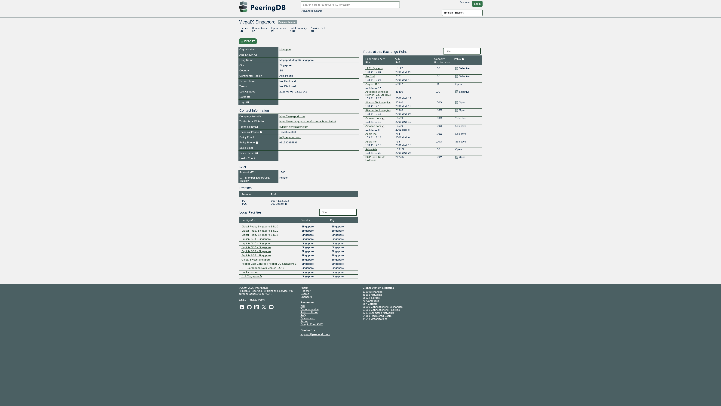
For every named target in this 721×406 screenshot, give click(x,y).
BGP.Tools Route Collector (375, 158)
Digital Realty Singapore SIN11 (259, 230)
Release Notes (309, 312)
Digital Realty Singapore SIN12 (259, 234)
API (303, 306)
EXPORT (248, 41)
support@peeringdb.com (315, 334)
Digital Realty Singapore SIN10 (259, 226)
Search (305, 293)
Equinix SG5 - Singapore (256, 255)
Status (304, 321)
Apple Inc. (371, 133)
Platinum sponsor (287, 22)
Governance (308, 318)
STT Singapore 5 (251, 276)
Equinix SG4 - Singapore (256, 251)
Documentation (310, 309)
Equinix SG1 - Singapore (256, 238)
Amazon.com (373, 118)
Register (464, 2)
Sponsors (306, 296)
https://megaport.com (292, 116)
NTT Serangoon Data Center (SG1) (262, 267)
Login (477, 3)
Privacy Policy (257, 299)
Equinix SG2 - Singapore (256, 243)
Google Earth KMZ (312, 324)
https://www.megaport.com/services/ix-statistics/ (307, 121)
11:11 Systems (374, 68)
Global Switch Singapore (256, 259)
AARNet (370, 76)
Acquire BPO (373, 84)
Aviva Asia (371, 149)
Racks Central (249, 271)
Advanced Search (312, 10)
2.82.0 (242, 299)
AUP (268, 293)
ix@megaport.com (290, 137)
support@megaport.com (293, 126)
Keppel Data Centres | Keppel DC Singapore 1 (268, 263)
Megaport (285, 49)
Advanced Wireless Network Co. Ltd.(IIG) (378, 93)
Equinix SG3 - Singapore (256, 247)
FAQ (303, 315)
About (304, 287)
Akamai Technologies (378, 102)
